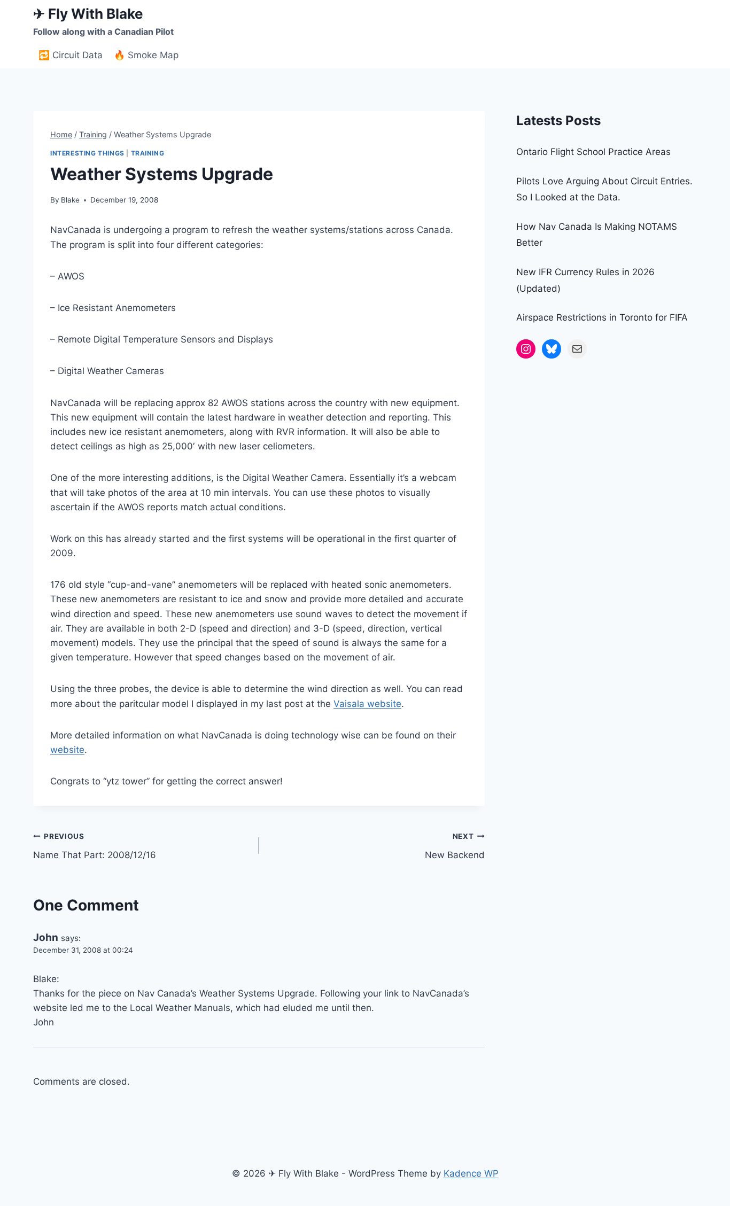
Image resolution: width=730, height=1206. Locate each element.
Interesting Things (87, 153)
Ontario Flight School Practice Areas (593, 151)
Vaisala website (367, 703)
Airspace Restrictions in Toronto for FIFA (602, 317)
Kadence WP (471, 1173)
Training (148, 153)
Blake (70, 200)
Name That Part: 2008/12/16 (94, 846)
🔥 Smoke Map (146, 55)
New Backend (454, 846)
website (67, 749)
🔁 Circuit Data (70, 55)
